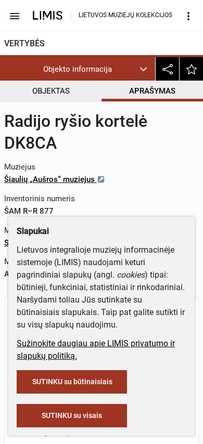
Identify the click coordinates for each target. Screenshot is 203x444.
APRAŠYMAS (152, 91)
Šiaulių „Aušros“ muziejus (50, 179)
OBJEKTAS (51, 91)
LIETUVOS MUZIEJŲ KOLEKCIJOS (125, 15)
